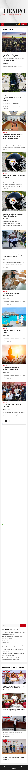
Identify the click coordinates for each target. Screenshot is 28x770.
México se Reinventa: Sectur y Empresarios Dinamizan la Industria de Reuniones (13, 136)
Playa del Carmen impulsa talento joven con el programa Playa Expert (14, 710)
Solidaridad (6, 694)
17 (16, 420)
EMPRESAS (5, 53)
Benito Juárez (6, 717)
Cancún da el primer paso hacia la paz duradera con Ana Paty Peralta (12, 733)
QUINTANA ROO (7, 671)
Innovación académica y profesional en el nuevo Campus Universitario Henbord (13, 255)
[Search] (17, 24)
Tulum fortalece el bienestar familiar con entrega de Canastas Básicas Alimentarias (13, 756)
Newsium (23, 766)
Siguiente (20, 420)
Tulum (5, 741)
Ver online (24, 24)
